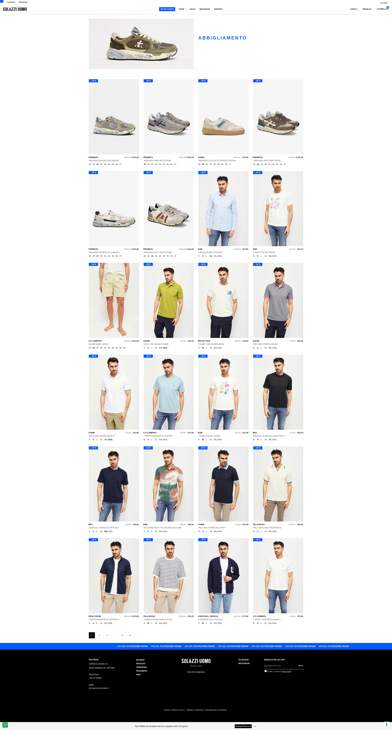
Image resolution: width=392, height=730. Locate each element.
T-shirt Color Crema (264, 252)
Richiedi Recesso (243, 726)
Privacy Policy (286, 671)
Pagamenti (141, 671)
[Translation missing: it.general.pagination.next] (130, 635)
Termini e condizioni (195, 710)
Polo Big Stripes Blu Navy (212, 528)
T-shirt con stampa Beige (211, 344)
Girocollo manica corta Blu (104, 528)
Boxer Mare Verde (99, 344)
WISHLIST (367, 9)
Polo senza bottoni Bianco (267, 528)
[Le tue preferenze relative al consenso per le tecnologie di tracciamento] (387, 725)
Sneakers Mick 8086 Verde (267, 161)
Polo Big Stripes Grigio (265, 344)
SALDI (192, 9)
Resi (138, 675)
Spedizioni (141, 667)
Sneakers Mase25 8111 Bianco (104, 252)
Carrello (382, 9)
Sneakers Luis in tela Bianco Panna (217, 161)
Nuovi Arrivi (167, 9)
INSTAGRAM (23, 2)
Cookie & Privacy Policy (174, 710)
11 (122, 635)
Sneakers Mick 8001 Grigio (157, 161)
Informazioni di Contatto (216, 710)
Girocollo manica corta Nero (269, 436)
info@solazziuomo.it (99, 688)
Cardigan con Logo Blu (210, 619)
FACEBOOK (11, 2)
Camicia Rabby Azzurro (210, 252)
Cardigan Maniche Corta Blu (104, 619)
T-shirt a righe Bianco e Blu (158, 619)
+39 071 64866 (95, 678)
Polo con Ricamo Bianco (102, 436)
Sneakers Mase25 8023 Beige (103, 161)
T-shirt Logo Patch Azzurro (158, 436)
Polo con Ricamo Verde (156, 344)
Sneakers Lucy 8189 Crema (158, 252)
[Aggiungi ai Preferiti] (113, 118)
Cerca (353, 9)
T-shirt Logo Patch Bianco (267, 619)
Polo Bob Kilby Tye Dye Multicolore (163, 528)
